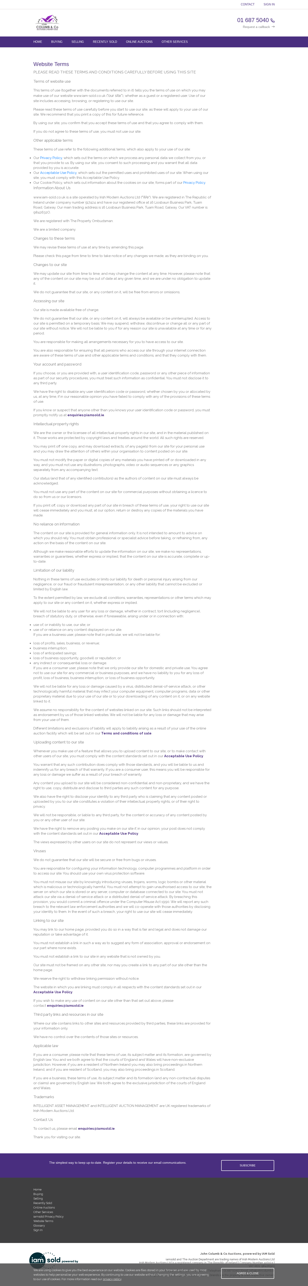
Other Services (175, 41)
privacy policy (112, 1279)
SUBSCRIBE (247, 1165)
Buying (56, 41)
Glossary (39, 1225)
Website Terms (43, 1221)
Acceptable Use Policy (58, 173)
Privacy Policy (51, 158)
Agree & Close (248, 1273)
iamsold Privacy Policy (48, 1216)
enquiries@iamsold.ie (85, 415)
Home (37, 41)
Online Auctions (139, 41)
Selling (77, 41)
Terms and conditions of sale (126, 733)
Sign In (269, 4)
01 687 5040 (253, 20)
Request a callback (256, 27)
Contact (248, 4)
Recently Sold (105, 41)
